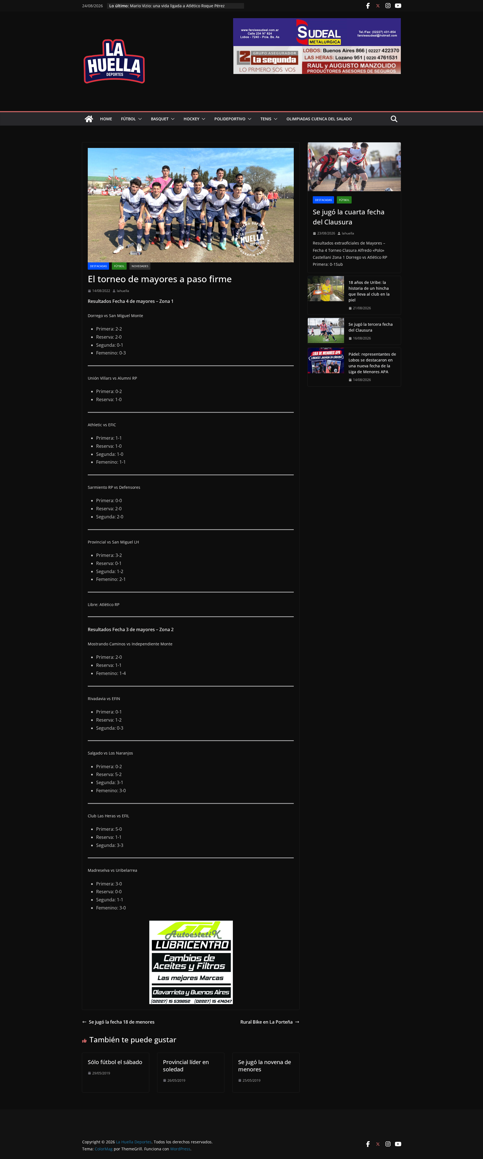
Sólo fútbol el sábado (115, 1062)
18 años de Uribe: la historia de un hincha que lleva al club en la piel (369, 291)
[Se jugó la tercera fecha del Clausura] (326, 331)
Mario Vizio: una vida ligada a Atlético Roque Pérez (177, 5)
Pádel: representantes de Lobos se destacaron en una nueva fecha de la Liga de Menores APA (372, 362)
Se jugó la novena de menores (264, 1065)
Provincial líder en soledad (186, 1065)
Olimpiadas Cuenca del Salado (319, 118)
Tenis (266, 118)
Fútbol (128, 118)
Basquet (160, 118)
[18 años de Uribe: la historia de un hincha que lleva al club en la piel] (326, 295)
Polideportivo (229, 118)
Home (106, 118)
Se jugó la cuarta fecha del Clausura (349, 216)
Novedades (140, 266)
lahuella (123, 290)
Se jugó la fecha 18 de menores (122, 1022)
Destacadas (98, 266)
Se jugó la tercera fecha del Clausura (371, 327)
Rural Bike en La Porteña (266, 1022)
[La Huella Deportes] (89, 119)
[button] (139, 119)
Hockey (191, 118)
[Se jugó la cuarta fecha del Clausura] (354, 166)
